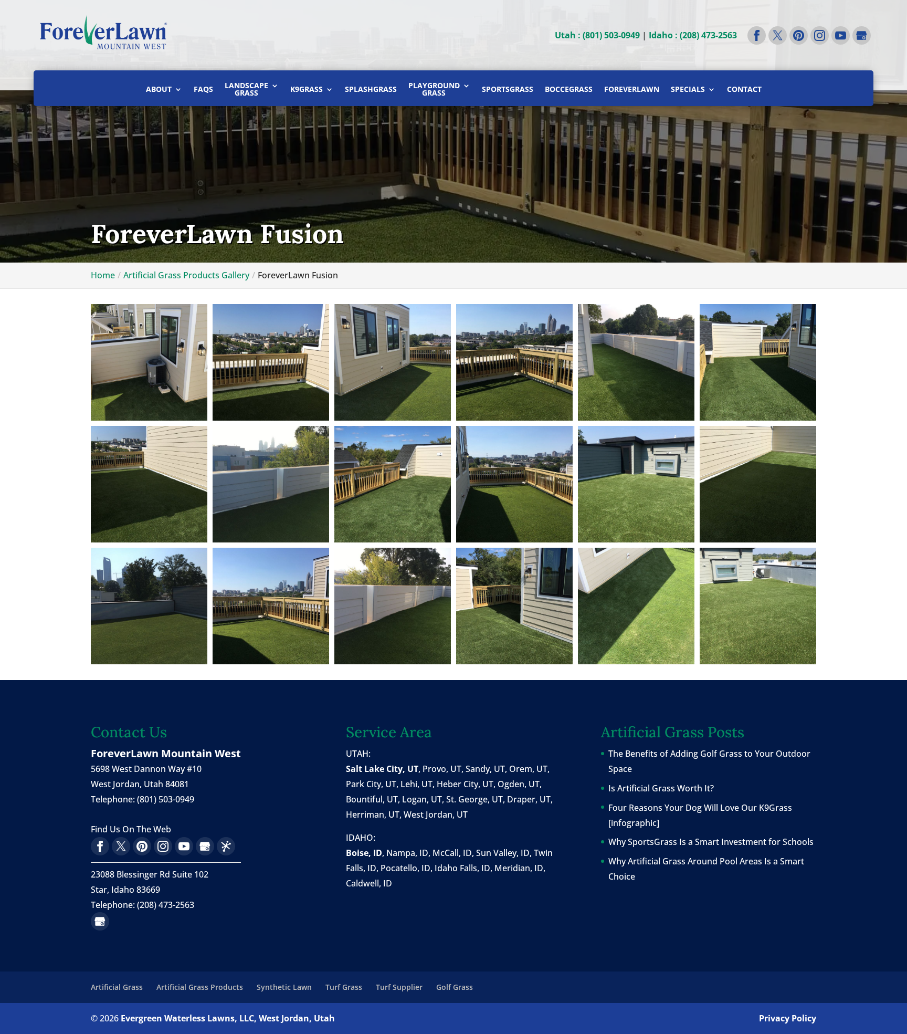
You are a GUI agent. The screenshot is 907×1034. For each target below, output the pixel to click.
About (159, 90)
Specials (688, 90)
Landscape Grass (246, 90)
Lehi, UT (416, 784)
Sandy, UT (485, 769)
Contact (744, 90)
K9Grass (306, 90)
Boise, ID (364, 853)
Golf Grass (454, 987)
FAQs (203, 90)
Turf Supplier (399, 987)
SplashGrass (371, 90)
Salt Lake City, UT (382, 769)
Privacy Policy (787, 1018)
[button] (149, 362)
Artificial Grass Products (199, 987)
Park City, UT (371, 784)
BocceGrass (569, 90)
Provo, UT (442, 769)
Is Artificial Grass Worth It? (661, 788)
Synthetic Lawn (284, 987)
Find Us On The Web (131, 829)
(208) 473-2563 (165, 905)
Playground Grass (434, 90)
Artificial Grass (117, 987)
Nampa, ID (407, 853)
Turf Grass (343, 987)
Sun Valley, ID (503, 853)
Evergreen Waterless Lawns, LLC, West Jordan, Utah (228, 1018)
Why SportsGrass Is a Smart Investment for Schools (711, 842)
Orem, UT (528, 769)
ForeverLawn (631, 90)
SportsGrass (507, 90)
